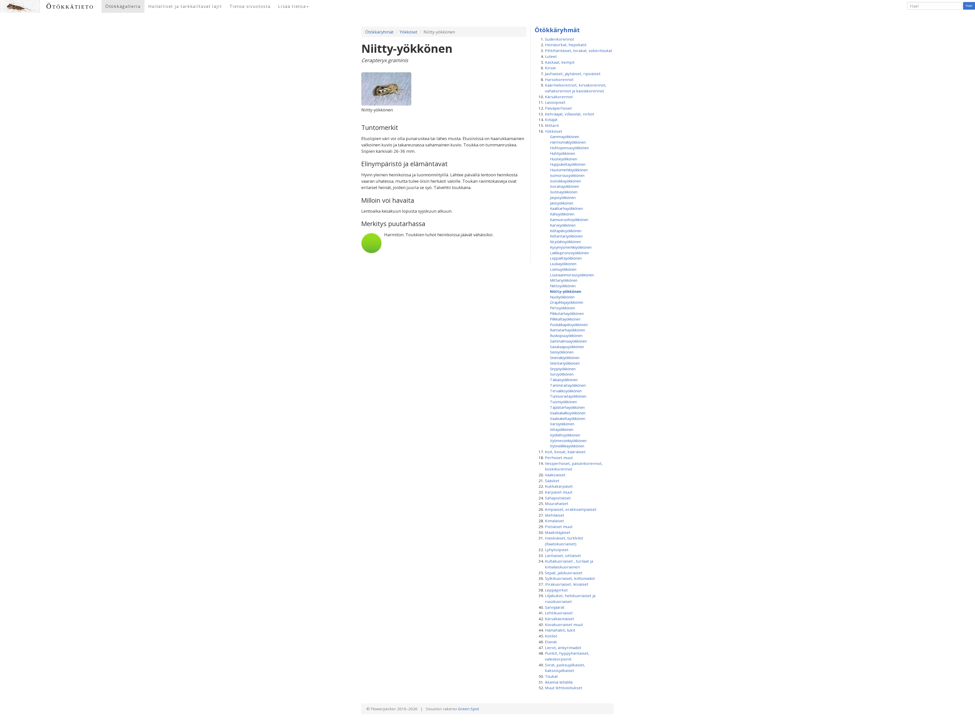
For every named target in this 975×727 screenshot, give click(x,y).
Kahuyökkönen (562, 213)
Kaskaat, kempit (560, 62)
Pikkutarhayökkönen (567, 313)
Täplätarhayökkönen (567, 407)
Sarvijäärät (554, 607)
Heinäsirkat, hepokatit (566, 44)
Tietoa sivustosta (250, 6)
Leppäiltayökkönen (566, 258)
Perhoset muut (559, 457)
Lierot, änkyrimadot (563, 647)
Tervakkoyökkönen (566, 390)
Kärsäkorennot (559, 96)
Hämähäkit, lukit (560, 630)
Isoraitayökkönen (564, 186)
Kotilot (551, 635)
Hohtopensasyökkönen (569, 147)
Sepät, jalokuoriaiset (563, 572)
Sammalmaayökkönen (568, 341)
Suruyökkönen (562, 374)
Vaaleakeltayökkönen (567, 418)
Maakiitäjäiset (557, 532)
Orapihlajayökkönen (566, 302)
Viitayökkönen (561, 429)
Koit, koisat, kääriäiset (565, 451)
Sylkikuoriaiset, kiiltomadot (570, 578)
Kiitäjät (551, 119)
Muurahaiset (556, 503)
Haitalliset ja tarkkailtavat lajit (185, 6)
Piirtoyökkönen (562, 307)
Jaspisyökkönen (563, 197)
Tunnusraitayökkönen (568, 396)
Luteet (551, 56)
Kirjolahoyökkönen (565, 241)
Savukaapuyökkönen (567, 346)
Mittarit (552, 125)
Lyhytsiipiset (556, 549)
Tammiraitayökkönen (568, 385)
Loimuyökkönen (563, 269)
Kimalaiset (554, 520)
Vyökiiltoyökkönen (565, 434)
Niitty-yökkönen (565, 291)
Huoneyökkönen (563, 158)
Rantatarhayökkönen (567, 329)
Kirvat (550, 67)
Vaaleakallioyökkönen (568, 412)
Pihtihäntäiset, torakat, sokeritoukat (578, 50)
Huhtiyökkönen (562, 153)
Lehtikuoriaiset (559, 612)
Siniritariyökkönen (565, 363)
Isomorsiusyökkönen (567, 175)
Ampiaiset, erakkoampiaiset (570, 509)
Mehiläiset (554, 515)
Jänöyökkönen (561, 203)
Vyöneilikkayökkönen (567, 445)
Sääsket (552, 480)
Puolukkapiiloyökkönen (569, 324)
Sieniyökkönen (562, 351)
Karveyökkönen (563, 225)
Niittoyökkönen (563, 285)
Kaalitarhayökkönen (566, 208)
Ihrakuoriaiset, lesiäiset (566, 584)
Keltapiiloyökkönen (565, 230)
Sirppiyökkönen (563, 368)
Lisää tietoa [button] (292, 6)
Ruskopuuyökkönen (566, 335)
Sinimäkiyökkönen (564, 357)
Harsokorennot (559, 79)
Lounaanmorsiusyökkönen (572, 274)
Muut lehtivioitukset (563, 687)
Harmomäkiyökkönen (568, 142)
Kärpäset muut (558, 492)
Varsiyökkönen (562, 423)
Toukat (551, 676)
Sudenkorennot (559, 39)
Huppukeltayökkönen (568, 164)
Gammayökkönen (564, 136)
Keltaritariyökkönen (566, 236)
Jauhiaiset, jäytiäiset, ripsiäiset (572, 73)
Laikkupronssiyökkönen (569, 252)
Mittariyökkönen (563, 280)
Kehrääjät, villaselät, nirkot (569, 113)
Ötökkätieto (70, 6)
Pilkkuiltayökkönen (565, 319)
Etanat (551, 641)
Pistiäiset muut (559, 526)
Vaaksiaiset (555, 474)
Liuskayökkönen (563, 263)
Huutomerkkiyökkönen (569, 169)
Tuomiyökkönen (563, 401)
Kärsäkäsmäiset (559, 618)
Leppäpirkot (556, 590)
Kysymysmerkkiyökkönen (571, 247)
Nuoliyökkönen (562, 296)
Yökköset (408, 32)
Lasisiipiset (555, 102)
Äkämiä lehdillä (559, 682)
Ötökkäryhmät (379, 32)
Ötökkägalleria (123, 6)
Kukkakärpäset (559, 486)
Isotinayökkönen (563, 191)
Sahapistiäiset (558, 497)
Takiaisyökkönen (564, 379)
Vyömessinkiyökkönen (568, 440)
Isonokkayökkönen (565, 180)
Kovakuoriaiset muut (564, 624)
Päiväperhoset (558, 108)
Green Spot (468, 708)
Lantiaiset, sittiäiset (563, 555)
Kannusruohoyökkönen (569, 219)
